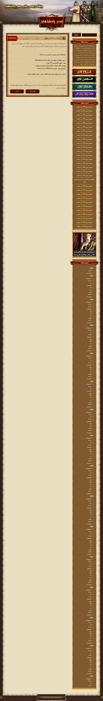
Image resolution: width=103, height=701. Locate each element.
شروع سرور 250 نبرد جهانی (84, 159)
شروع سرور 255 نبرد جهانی (84, 139)
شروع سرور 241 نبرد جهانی (84, 202)
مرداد (89, 306)
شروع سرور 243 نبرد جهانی (84, 194)
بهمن (90, 292)
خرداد (89, 280)
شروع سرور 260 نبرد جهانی (84, 119)
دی (90, 289)
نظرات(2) (32, 91)
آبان (90, 311)
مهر (90, 339)
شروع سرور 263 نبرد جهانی (84, 107)
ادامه (17, 91)
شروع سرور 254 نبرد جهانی (84, 143)
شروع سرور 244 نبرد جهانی (84, 190)
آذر (90, 287)
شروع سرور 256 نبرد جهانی (84, 135)
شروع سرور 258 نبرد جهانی (84, 127)
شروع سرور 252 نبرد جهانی (84, 151)
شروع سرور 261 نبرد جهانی (84, 115)
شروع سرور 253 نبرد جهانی (84, 147)
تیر (90, 283)
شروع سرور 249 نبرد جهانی (84, 163)
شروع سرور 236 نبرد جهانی (84, 222)
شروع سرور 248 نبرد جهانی (84, 167)
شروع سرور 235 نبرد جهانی (84, 226)
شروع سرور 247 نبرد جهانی (84, 171)
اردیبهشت (88, 278)
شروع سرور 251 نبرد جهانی (84, 155)
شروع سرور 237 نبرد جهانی (84, 218)
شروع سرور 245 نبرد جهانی (84, 186)
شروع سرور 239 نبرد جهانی (84, 210)
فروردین (89, 273)
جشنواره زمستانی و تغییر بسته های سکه (84, 181)
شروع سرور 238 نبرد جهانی (84, 214)
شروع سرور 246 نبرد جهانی (84, 175)
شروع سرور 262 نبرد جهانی (84, 111)
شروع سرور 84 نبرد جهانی (52, 38)
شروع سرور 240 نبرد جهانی (84, 206)
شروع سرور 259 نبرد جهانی (84, 123)
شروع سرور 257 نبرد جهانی (84, 131)
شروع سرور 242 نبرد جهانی (84, 198)
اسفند (89, 270)
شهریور (89, 285)
